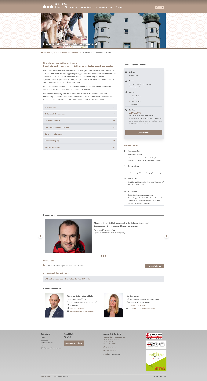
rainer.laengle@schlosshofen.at (82, 311)
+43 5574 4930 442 (77, 308)
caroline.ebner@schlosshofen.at (142, 308)
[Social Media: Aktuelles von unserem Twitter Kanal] (68, 337)
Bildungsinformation (103, 7)
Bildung (73, 7)
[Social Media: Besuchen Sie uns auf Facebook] (65, 337)
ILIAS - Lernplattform (160, 376)
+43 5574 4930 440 (137, 305)
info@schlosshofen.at (114, 354)
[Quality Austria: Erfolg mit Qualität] (154, 336)
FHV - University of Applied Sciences (51, 348)
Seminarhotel (86, 7)
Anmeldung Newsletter (73, 343)
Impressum (58, 376)
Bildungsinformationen (47, 343)
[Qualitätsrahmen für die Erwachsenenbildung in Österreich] (156, 345)
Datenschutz (65, 376)
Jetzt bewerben (143, 132)
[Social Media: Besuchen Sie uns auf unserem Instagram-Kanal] (70, 337)
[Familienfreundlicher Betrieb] (156, 360)
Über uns (119, 7)
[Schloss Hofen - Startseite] (55, 5)
